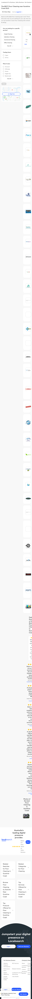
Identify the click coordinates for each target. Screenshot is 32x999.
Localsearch (3, 11)
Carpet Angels (16, 646)
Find (9, 11)
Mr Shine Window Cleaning (16, 680)
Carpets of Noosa (16, 631)
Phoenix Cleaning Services (16, 620)
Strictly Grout (16, 663)
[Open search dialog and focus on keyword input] (2, 7)
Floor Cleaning (16, 11)
